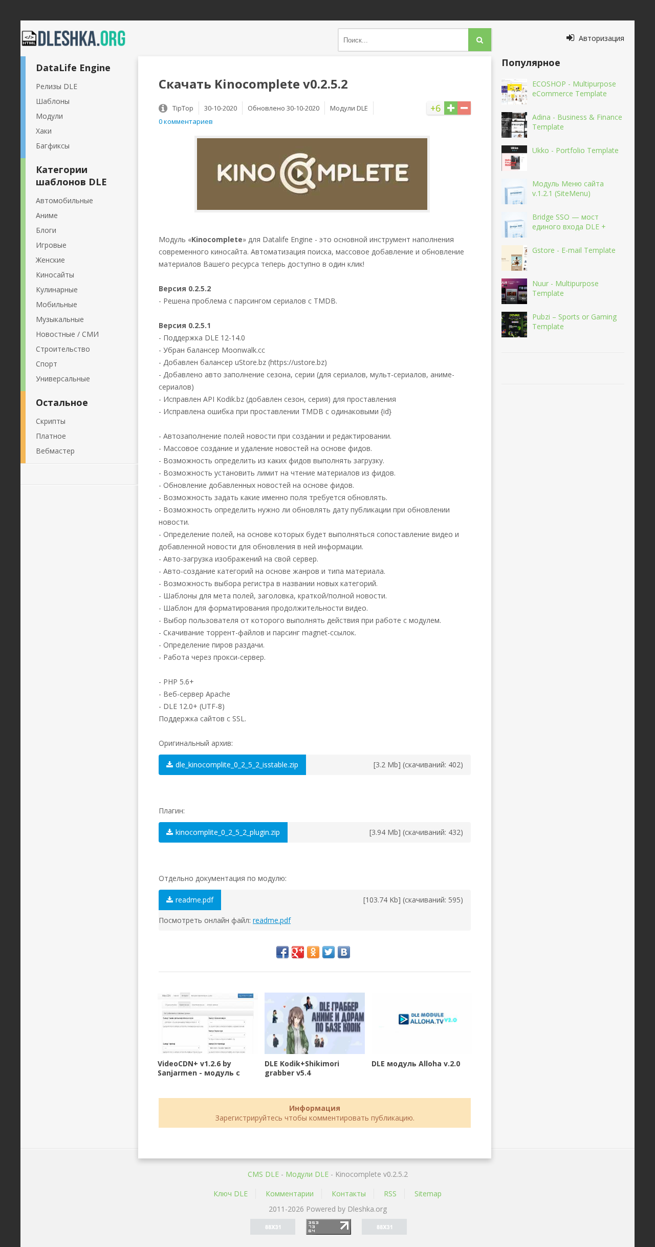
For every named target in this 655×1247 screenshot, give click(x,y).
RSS (390, 1193)
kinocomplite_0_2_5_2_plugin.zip (228, 832)
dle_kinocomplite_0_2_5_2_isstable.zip (237, 764)
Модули (49, 116)
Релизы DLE (56, 86)
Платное (51, 436)
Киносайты (55, 275)
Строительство (63, 349)
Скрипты (51, 421)
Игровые (51, 245)
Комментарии (290, 1193)
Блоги (46, 230)
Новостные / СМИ (67, 334)
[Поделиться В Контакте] (344, 952)
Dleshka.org (79, 38)
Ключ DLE (230, 1193)
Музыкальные (60, 319)
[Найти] (479, 39)
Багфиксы (53, 145)
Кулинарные (57, 289)
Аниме (47, 215)
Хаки (44, 131)
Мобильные (56, 304)
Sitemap (428, 1193)
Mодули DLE (307, 1174)
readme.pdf (194, 900)
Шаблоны (53, 101)
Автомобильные (64, 200)
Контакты (349, 1193)
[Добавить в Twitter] (328, 952)
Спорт (46, 364)
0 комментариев (186, 121)
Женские (50, 260)
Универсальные (63, 378)
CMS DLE (263, 1174)
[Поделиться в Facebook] (282, 952)
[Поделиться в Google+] (298, 952)
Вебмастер (55, 451)
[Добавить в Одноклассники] (313, 952)
